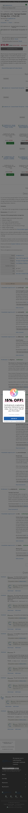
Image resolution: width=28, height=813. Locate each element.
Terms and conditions (20, 421)
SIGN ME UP (14, 418)
